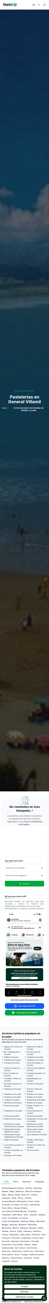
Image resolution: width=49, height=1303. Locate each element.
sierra (15, 1182)
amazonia (27, 1182)
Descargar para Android (27, 1013)
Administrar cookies (24, 1297)
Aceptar (24, 1286)
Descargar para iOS (26, 1006)
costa (6, 1181)
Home (4, 408)
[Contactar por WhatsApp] (44, 1298)
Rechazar (24, 1291)
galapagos (39, 1182)
